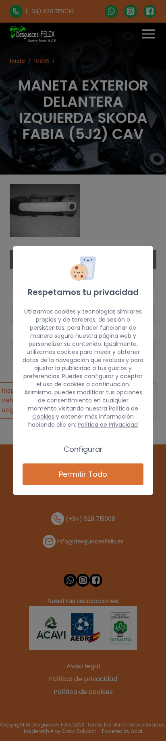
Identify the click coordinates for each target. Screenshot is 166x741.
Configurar (83, 449)
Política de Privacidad (108, 425)
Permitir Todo (83, 474)
